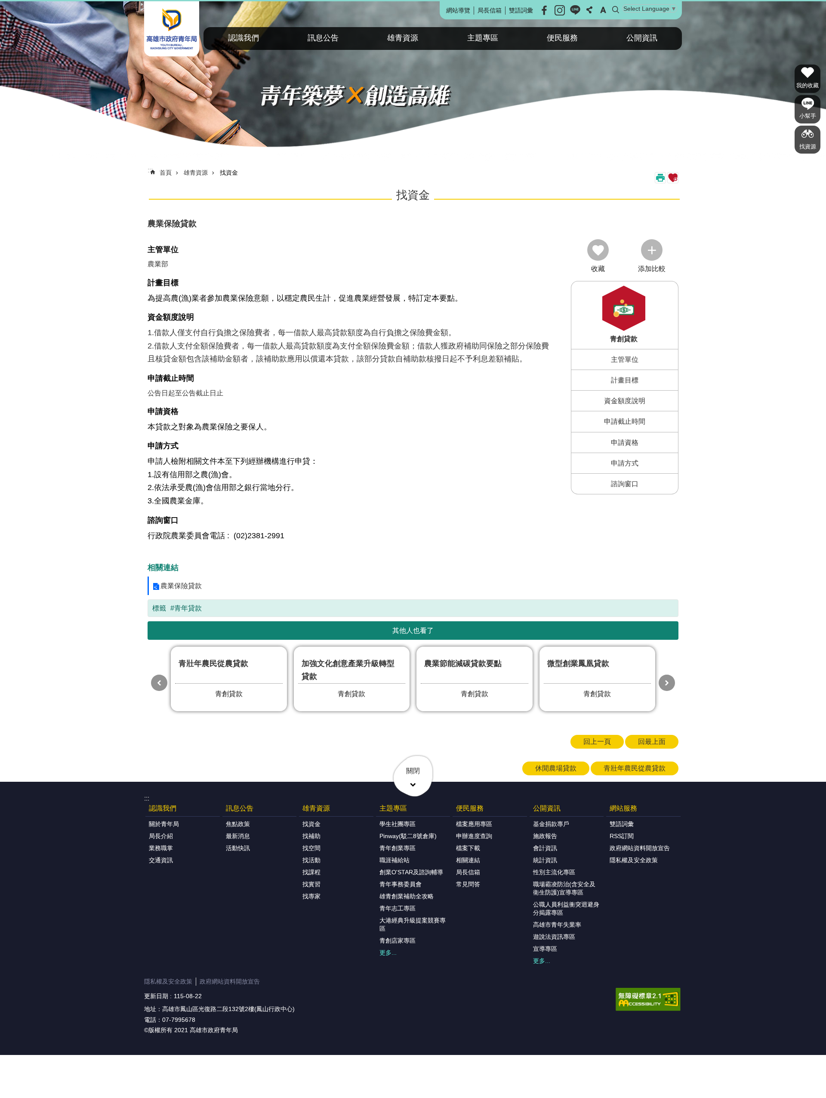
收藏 (598, 268)
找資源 (807, 146)
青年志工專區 (397, 908)
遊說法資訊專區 (554, 936)
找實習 (311, 884)
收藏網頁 (672, 177)
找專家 (311, 896)
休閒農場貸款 (555, 768)
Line (575, 10)
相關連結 (468, 860)
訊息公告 (323, 38)
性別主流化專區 (554, 872)
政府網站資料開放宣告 (640, 848)
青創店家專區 (397, 940)
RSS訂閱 (622, 836)
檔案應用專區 (474, 823)
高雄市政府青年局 (171, 28)
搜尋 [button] (616, 10)
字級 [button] (603, 9)
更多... (388, 952)
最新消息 (238, 836)
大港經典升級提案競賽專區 (412, 924)
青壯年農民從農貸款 (635, 768)
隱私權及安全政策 (634, 860)
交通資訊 (161, 860)
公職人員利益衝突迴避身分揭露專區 (566, 908)
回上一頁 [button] (597, 741)
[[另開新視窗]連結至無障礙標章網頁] (648, 999)
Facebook (544, 10)
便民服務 (562, 38)
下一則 (667, 683)
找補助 (311, 836)
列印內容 (660, 177)
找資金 (229, 172)
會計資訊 (545, 848)
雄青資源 (402, 38)
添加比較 (652, 268)
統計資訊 (545, 860)
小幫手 (807, 116)
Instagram (559, 10)
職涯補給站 (394, 860)
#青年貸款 (186, 608)
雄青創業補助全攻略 (406, 896)
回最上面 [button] (652, 741)
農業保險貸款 (181, 585)
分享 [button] (589, 9)
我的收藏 (807, 85)
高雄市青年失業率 (557, 924)
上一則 (159, 683)
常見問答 (468, 884)
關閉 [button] (413, 770)
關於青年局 (164, 823)
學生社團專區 (397, 823)
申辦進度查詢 (474, 836)
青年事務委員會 (400, 884)
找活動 (311, 860)
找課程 (311, 872)
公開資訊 (641, 38)
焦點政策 (238, 823)
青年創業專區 (397, 848)
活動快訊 (238, 848)
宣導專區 (545, 948)
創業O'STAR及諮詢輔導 (411, 872)
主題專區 (482, 38)
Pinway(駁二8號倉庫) (408, 836)
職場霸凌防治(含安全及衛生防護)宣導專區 (564, 888)
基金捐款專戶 (551, 823)
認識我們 (243, 38)
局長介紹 (161, 836)
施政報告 (545, 836)
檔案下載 (468, 848)
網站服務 (623, 808)
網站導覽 (458, 10)
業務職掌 (161, 848)
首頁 (166, 172)
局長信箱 (490, 10)
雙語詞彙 (521, 10)
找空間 (311, 848)
